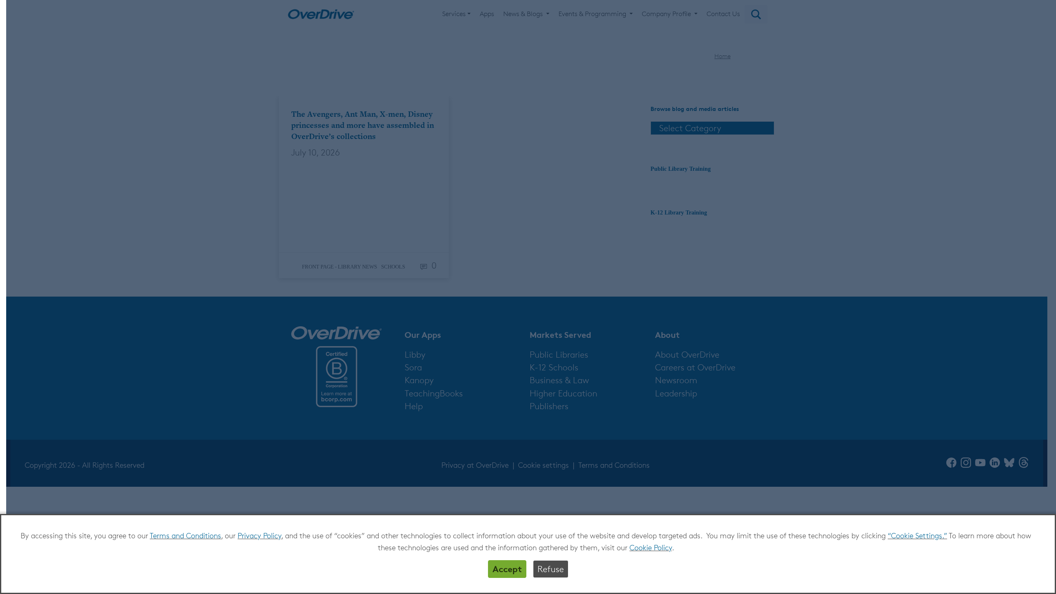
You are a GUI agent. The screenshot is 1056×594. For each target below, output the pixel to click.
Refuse (550, 569)
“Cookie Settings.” (917, 535)
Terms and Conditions (185, 535)
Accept (507, 568)
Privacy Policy (259, 535)
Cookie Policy (650, 547)
